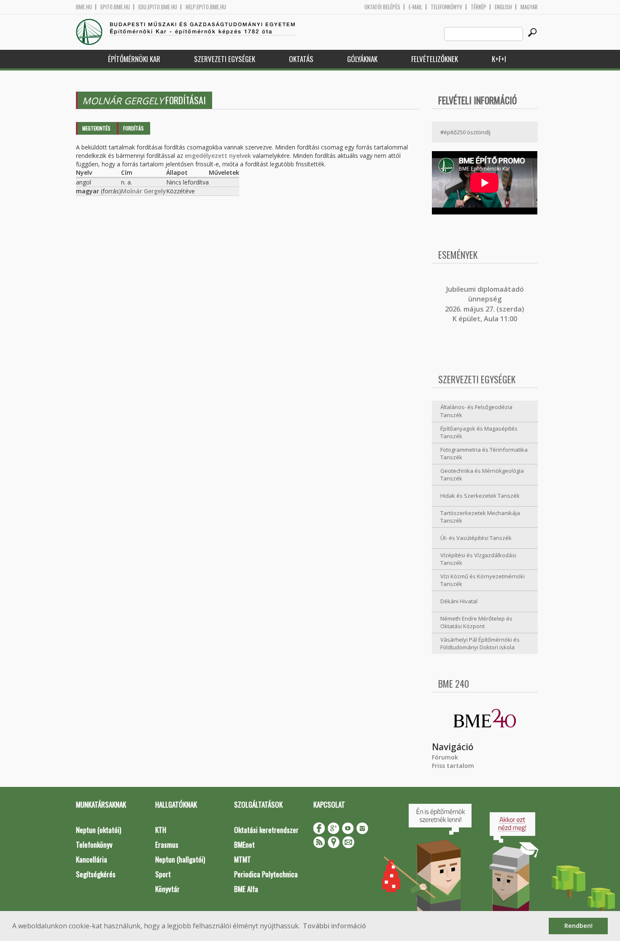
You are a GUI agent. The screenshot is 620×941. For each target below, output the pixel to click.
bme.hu (84, 7)
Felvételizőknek (434, 59)
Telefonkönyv (446, 7)
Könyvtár (167, 889)
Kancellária (91, 859)
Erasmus (166, 844)
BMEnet (244, 844)
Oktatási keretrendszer (266, 829)
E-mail (415, 7)
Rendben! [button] (578, 926)
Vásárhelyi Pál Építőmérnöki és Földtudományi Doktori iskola (480, 643)
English (503, 7)
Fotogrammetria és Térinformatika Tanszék (484, 453)
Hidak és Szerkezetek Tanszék (480, 495)
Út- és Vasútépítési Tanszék (476, 538)
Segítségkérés (96, 874)
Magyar (529, 7)
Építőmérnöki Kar (134, 59)
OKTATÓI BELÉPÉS (382, 7)
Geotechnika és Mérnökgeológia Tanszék (482, 475)
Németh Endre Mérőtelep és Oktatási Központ (476, 622)
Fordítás (133, 128)
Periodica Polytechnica (266, 874)
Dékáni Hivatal (458, 601)
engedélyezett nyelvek (218, 156)
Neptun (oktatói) (98, 829)
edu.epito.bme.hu (157, 7)
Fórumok (445, 757)
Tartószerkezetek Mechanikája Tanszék (480, 517)
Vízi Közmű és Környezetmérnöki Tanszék (482, 580)
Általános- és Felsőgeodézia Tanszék (476, 411)
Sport (163, 874)
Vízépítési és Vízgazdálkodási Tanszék (478, 559)
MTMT (242, 859)
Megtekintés (96, 128)
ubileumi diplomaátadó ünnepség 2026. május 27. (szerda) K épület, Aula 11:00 (484, 304)
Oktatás (301, 59)
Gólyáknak (362, 59)
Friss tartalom (453, 766)
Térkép (478, 7)
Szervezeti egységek (224, 59)
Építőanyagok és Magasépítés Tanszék (479, 432)
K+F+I (499, 59)
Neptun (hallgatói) (180, 859)
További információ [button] (334, 925)
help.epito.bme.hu (206, 7)
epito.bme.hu (115, 7)
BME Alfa (246, 889)
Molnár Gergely (143, 191)
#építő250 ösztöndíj (465, 132)
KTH (160, 829)
